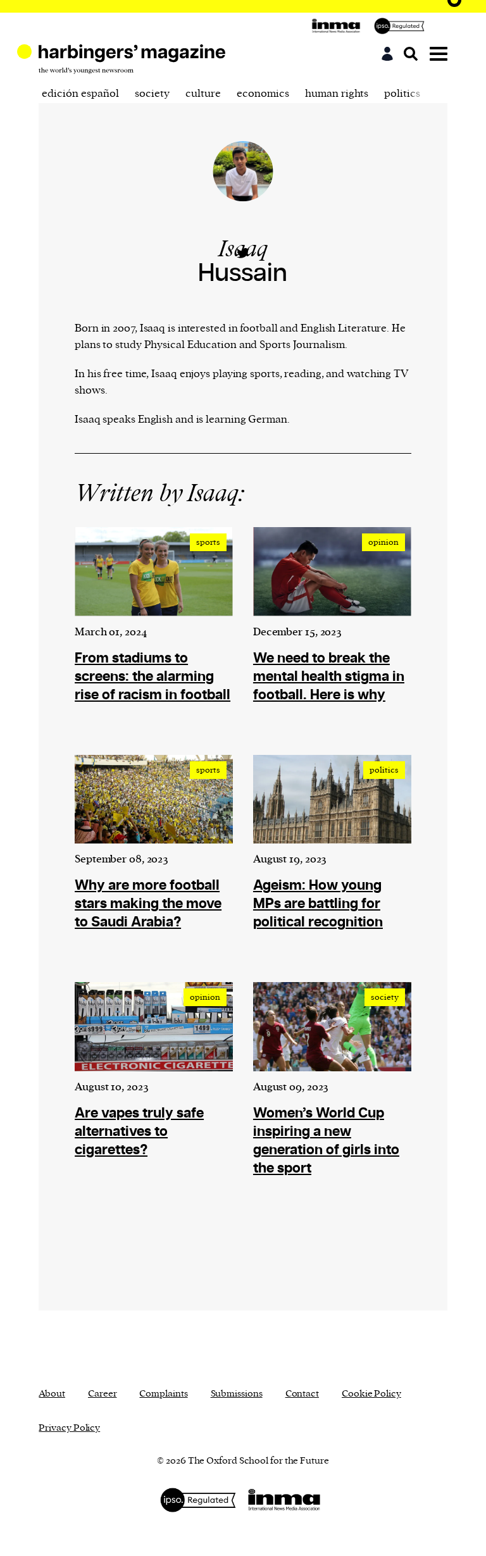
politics (402, 94)
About (52, 1394)
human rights (336, 94)
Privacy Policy (69, 1428)
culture (203, 94)
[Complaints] (402, 25)
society (152, 94)
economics (263, 94)
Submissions (237, 1394)
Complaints (163, 1394)
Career (102, 1394)
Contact (302, 1394)
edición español (80, 94)
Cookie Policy (371, 1394)
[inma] (339, 25)
